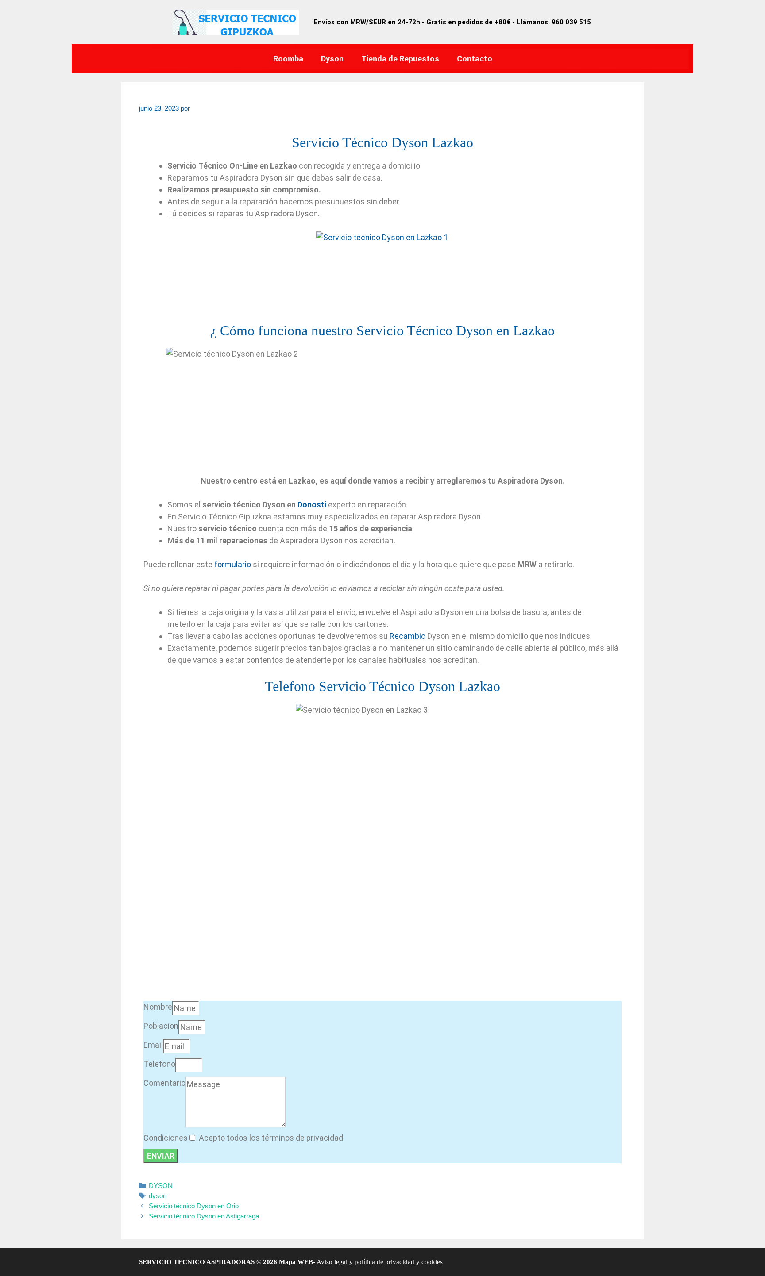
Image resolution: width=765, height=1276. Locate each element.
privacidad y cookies (413, 1261)
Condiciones (165, 1137)
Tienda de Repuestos (400, 58)
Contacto (474, 58)
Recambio (407, 636)
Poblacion (160, 1025)
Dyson (332, 58)
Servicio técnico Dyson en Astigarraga (204, 1216)
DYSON (161, 1185)
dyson (157, 1195)
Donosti (312, 504)
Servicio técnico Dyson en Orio (194, 1206)
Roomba (288, 58)
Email (153, 1044)
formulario (232, 564)
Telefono (159, 1063)
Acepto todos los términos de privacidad (271, 1137)
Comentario (164, 1083)
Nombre (157, 1006)
